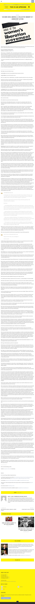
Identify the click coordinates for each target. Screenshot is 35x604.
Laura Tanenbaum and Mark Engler (19, 496)
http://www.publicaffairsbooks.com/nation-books (8, 581)
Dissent (12, 50)
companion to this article (7, 468)
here (7, 574)
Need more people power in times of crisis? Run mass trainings (26, 529)
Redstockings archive (11, 485)
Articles (17, 15)
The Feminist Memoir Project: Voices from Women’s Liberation (23, 477)
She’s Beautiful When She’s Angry (24, 480)
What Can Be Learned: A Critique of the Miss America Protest (20, 478)
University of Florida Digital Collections (11, 480)
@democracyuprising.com (23, 487)
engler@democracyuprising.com (25, 555)
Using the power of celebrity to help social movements (9, 523)
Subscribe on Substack (6, 598)
